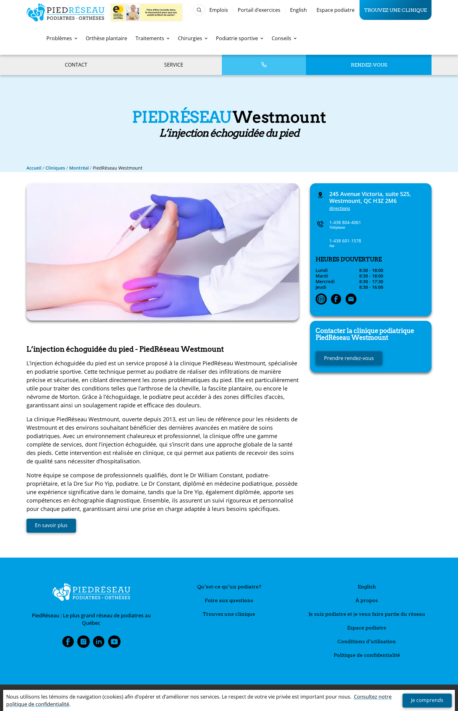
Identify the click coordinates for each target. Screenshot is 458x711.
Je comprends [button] (427, 700)
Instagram (83, 643)
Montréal (79, 168)
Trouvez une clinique (395, 10)
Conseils (281, 38)
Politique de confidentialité (367, 655)
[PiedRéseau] (91, 593)
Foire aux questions (229, 600)
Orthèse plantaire (106, 38)
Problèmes (59, 38)
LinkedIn (99, 643)
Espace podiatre (336, 10)
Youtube (114, 643)
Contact (76, 64)
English (298, 10)
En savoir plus (51, 525)
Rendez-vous (369, 65)
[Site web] (321, 299)
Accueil (33, 168)
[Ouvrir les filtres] (199, 10)
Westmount (365, 334)
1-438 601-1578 (345, 241)
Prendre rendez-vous (349, 358)
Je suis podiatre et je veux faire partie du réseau (366, 614)
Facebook (68, 643)
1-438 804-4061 (345, 222)
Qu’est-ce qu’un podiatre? (229, 587)
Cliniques (55, 168)
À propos (366, 600)
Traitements (150, 38)
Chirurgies (190, 38)
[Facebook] (336, 299)
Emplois (218, 10)
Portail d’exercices (259, 10)
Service (173, 64)
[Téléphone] (264, 65)
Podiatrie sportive (237, 38)
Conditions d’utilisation (366, 641)
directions (339, 208)
